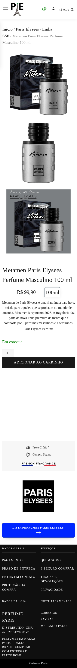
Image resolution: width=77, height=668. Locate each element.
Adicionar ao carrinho (38, 362)
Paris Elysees (27, 29)
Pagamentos (13, 560)
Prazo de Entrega (18, 568)
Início (7, 29)
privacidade (52, 589)
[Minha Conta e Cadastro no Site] (53, 9)
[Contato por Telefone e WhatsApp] (44, 9)
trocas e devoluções (52, 579)
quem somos (52, 560)
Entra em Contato (18, 577)
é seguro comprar (57, 568)
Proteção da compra (13, 587)
